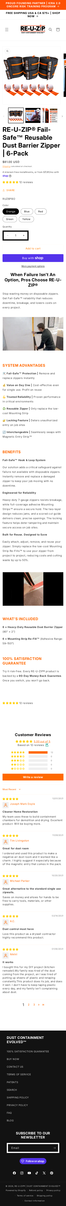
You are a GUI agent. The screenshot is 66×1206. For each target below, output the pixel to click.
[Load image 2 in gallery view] (50, 115)
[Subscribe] (54, 1148)
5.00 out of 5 (42, 741)
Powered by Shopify (16, 1190)
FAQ (9, 1112)
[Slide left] (3, 116)
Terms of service (25, 1195)
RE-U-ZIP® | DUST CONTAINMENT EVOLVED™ (37, 1186)
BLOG (10, 1120)
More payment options (33, 266)
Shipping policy (45, 1195)
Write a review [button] (33, 777)
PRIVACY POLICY (17, 1105)
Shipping (6, 166)
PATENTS (12, 1082)
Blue (27, 211)
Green (10, 219)
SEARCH (12, 1089)
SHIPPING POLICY (18, 1097)
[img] (10, 799)
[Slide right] (62, 116)
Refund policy (36, 1190)
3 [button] (34, 1004)
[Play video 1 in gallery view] (32, 115)
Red (40, 211)
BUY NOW (13, 1059)
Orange (10, 211)
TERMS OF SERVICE (19, 1074)
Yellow (26, 219)
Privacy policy (53, 1190)
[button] (6, 29)
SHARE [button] (10, 190)
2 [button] (29, 1004)
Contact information (35, 1201)
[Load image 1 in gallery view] (16, 115)
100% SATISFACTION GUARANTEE (28, 1051)
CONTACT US (15, 1066)
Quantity (7, 226)
